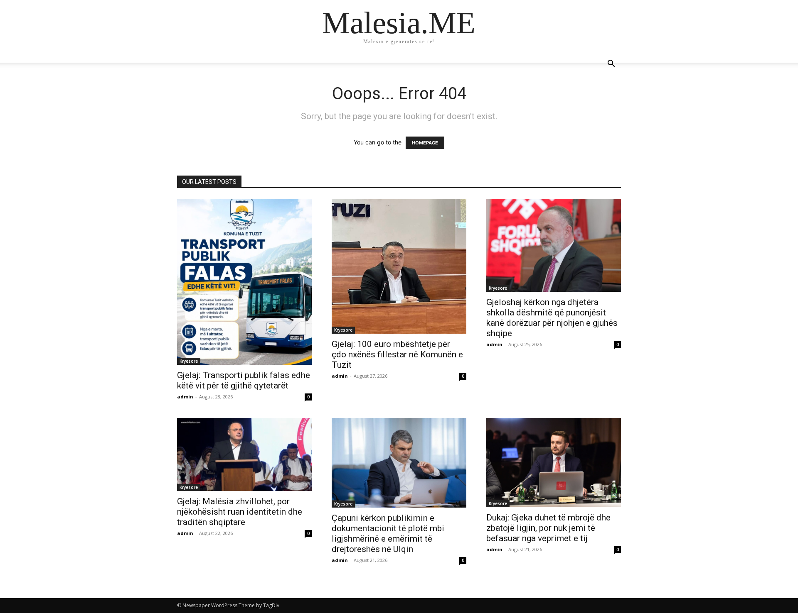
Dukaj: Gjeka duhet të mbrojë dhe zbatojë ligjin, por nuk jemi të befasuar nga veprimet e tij (548, 528)
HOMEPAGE (425, 143)
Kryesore (189, 361)
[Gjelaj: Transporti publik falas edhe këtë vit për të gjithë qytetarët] (244, 282)
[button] (611, 64)
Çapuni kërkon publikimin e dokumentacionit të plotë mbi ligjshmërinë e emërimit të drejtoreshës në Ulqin (388, 533)
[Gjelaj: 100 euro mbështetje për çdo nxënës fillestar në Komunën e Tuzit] (399, 266)
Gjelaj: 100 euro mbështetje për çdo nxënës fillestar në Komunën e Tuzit (397, 354)
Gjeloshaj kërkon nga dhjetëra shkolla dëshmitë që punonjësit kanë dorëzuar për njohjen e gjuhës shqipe (552, 317)
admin (185, 396)
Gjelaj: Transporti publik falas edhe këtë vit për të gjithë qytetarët (243, 380)
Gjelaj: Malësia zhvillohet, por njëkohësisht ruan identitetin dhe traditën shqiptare (239, 511)
